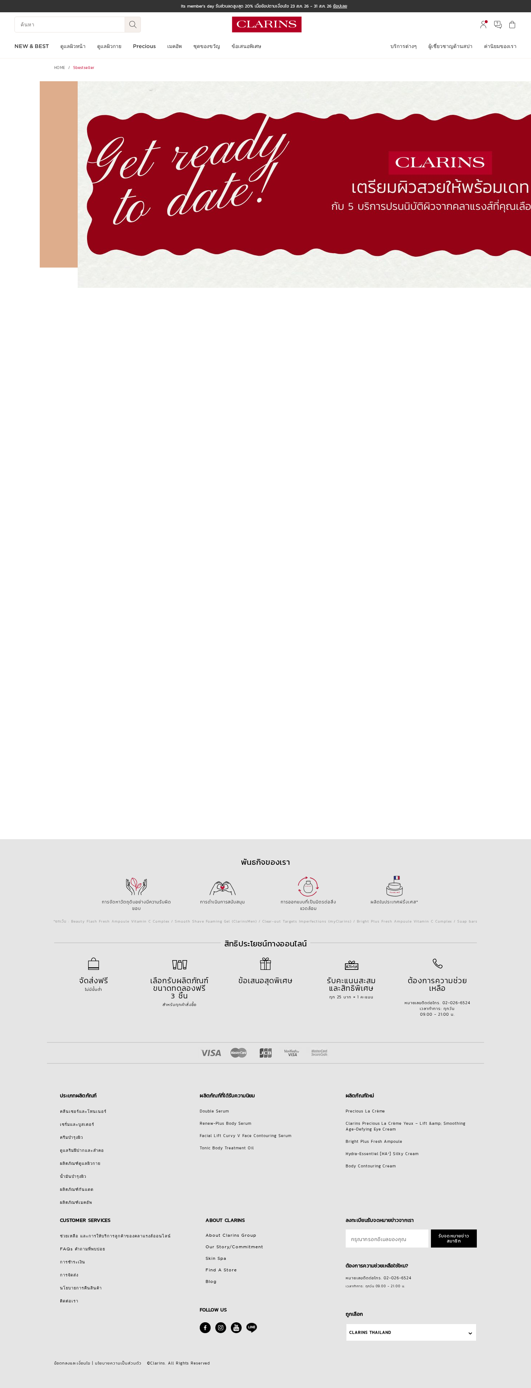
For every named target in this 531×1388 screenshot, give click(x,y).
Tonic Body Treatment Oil (227, 1148)
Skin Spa (216, 1258)
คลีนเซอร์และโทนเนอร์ (83, 1111)
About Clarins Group (231, 1235)
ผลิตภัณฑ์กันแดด (77, 1189)
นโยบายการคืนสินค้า (81, 1288)
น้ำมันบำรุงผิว (73, 1176)
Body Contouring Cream (371, 1166)
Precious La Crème (365, 1111)
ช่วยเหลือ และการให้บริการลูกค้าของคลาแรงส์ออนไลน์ (115, 1236)
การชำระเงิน (72, 1262)
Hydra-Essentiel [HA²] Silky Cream (382, 1154)
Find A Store (221, 1269)
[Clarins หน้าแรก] (267, 24)
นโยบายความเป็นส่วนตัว (118, 1363)
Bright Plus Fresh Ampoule (374, 1141)
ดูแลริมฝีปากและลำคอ (82, 1150)
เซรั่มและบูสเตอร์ (77, 1124)
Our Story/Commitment (234, 1246)
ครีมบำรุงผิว (71, 1137)
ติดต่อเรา (69, 1301)
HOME (59, 67)
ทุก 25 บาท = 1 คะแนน (351, 987)
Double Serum (214, 1111)
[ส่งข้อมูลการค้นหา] (133, 24)
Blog (211, 1281)
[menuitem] (483, 24)
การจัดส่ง (69, 1275)
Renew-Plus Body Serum (225, 1123)
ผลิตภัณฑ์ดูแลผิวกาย (80, 1163)
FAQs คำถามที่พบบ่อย (82, 1249)
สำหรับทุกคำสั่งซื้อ (179, 991)
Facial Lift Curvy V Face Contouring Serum (246, 1135)
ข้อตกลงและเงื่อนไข (72, 1363)
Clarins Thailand (370, 1332)
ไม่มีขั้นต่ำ (93, 983)
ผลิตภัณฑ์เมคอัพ (76, 1202)
